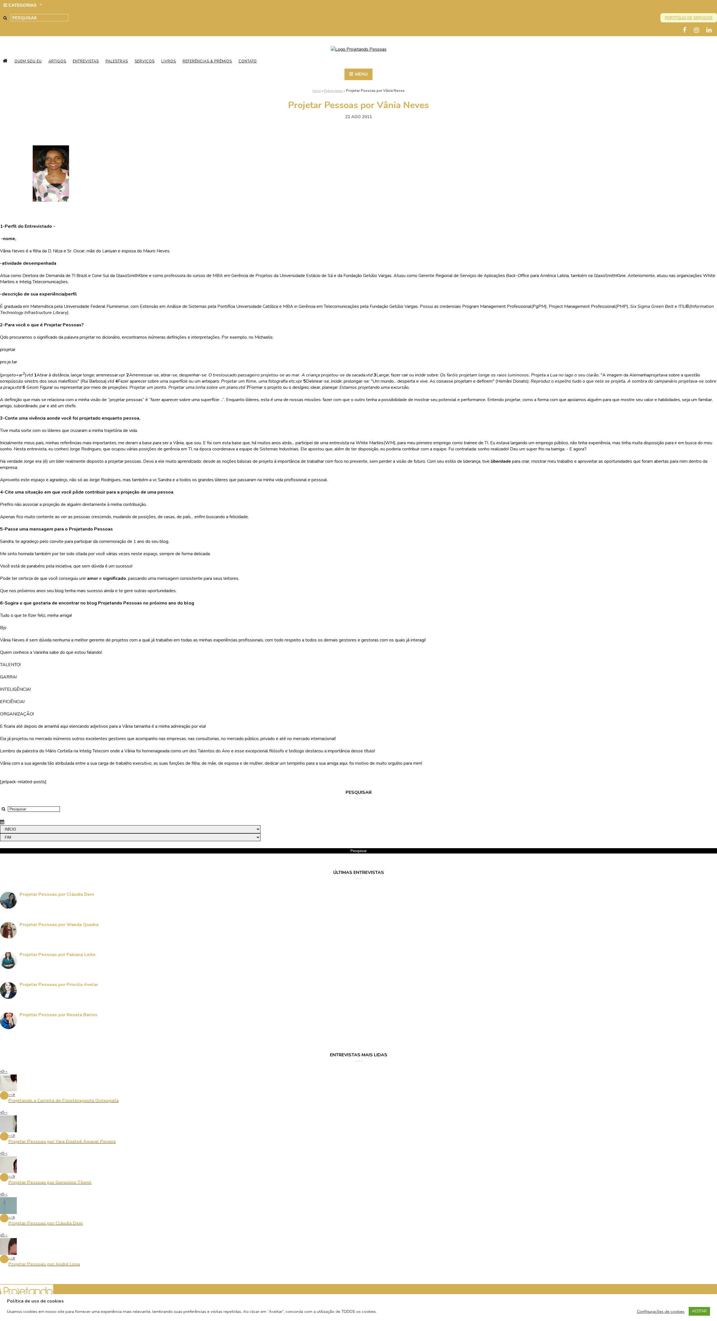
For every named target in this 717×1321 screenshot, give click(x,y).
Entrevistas (86, 61)
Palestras (117, 61)
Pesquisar (358, 851)
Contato (248, 61)
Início (317, 90)
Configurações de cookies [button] (661, 1311)
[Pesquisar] (5, 18)
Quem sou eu (28, 61)
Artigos (57, 61)
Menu (361, 74)
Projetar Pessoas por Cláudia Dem (57, 894)
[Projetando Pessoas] (359, 49)
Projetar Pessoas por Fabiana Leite (58, 955)
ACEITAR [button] (699, 1311)
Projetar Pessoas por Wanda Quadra (59, 925)
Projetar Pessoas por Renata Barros (58, 1015)
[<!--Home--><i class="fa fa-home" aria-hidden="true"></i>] (5, 61)
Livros (168, 61)
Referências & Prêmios (207, 61)
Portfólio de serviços (689, 17)
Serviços (145, 61)
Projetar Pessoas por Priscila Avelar (59, 985)
